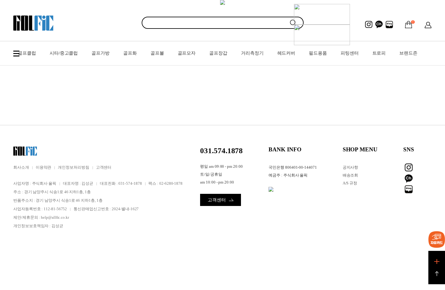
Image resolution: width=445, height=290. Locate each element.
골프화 (130, 53)
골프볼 (157, 53)
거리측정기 (252, 53)
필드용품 (318, 53)
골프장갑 (218, 53)
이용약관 (43, 167)
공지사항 (350, 167)
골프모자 (187, 53)
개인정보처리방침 (73, 167)
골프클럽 (27, 53)
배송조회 (350, 175)
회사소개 (21, 167)
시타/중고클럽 (64, 53)
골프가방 (100, 53)
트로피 (379, 53)
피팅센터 (350, 53)
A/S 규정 (350, 183)
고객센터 (104, 167)
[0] (408, 24)
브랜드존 (408, 53)
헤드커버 (286, 53)
